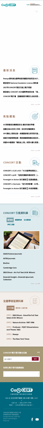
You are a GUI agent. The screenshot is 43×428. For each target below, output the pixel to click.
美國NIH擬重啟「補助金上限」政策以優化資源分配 (22, 142)
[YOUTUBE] (37, 419)
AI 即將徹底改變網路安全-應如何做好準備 (18, 124)
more (32, 104)
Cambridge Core (9, 268)
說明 (38, 352)
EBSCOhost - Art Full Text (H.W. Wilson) (19, 272)
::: (33, 405)
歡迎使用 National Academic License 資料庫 (20, 83)
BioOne (6, 263)
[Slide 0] (21, 58)
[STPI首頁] (21, 5)
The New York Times (18, 339)
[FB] (32, 419)
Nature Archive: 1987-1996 (20, 322)
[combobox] (21, 374)
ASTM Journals (9, 258)
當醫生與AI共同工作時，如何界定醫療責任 (19, 129)
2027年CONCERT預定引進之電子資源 (17, 87)
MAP (36, 398)
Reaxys (12, 334)
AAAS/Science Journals (12, 254)
